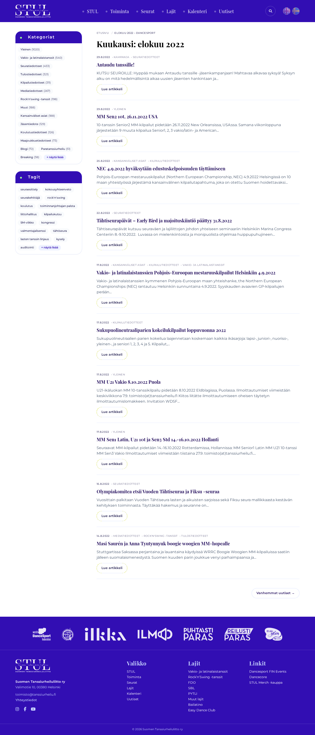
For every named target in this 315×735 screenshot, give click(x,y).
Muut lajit (196, 699)
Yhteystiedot (26, 700)
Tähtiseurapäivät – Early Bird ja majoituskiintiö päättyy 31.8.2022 (164, 220)
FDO (192, 682)
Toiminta (134, 677)
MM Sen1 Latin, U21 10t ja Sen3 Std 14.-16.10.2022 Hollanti (158, 439)
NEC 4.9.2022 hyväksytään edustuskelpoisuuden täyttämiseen (161, 168)
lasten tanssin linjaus (35, 239)
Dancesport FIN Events (267, 671)
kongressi (48, 223)
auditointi (27, 247)
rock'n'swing (56, 198)
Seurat (132, 682)
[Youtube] (33, 709)
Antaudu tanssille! (115, 64)
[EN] (286, 11)
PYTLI (192, 693)
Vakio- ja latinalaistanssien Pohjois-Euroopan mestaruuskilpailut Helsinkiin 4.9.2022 (186, 272)
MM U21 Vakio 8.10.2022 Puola (128, 381)
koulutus (27, 206)
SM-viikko (27, 223)
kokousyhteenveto (58, 189)
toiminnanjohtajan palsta (57, 206)
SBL (191, 688)
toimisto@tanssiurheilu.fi (35, 694)
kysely (60, 239)
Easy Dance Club (201, 710)
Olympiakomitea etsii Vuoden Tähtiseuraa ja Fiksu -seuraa (158, 491)
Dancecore (258, 677)
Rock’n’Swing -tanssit (205, 677)
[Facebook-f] (25, 709)
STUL (131, 671)
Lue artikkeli (111, 89)
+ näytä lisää (55, 157)
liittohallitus (29, 214)
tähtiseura (60, 231)
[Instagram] (17, 709)
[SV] (296, 11)
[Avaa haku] (270, 11)
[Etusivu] (33, 11)
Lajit (130, 688)
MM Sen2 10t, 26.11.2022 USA (127, 116)
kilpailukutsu (53, 214)
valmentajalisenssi (33, 231)
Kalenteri (134, 693)
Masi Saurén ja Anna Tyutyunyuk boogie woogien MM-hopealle (163, 543)
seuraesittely (29, 189)
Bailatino (195, 704)
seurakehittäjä (30, 198)
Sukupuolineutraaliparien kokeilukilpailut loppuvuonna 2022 (161, 330)
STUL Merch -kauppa (265, 682)
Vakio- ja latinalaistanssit (208, 671)
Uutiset (133, 699)
